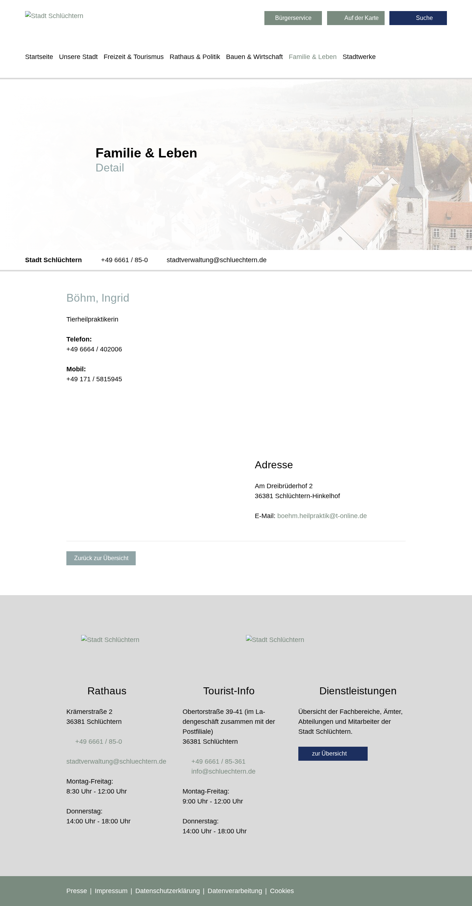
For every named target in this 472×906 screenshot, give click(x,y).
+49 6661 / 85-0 (124, 260)
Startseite (39, 56)
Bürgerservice (293, 18)
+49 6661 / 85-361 (218, 761)
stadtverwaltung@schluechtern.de (217, 260)
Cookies (282, 891)
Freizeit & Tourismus (134, 56)
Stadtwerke (359, 56)
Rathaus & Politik (195, 56)
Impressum (111, 891)
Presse (76, 891)
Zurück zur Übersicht (101, 558)
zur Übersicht (330, 753)
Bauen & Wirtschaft (254, 56)
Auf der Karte (361, 18)
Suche (423, 18)
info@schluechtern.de (223, 771)
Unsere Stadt (78, 56)
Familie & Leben (313, 56)
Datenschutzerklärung (167, 891)
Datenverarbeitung (235, 891)
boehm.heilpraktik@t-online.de (322, 516)
